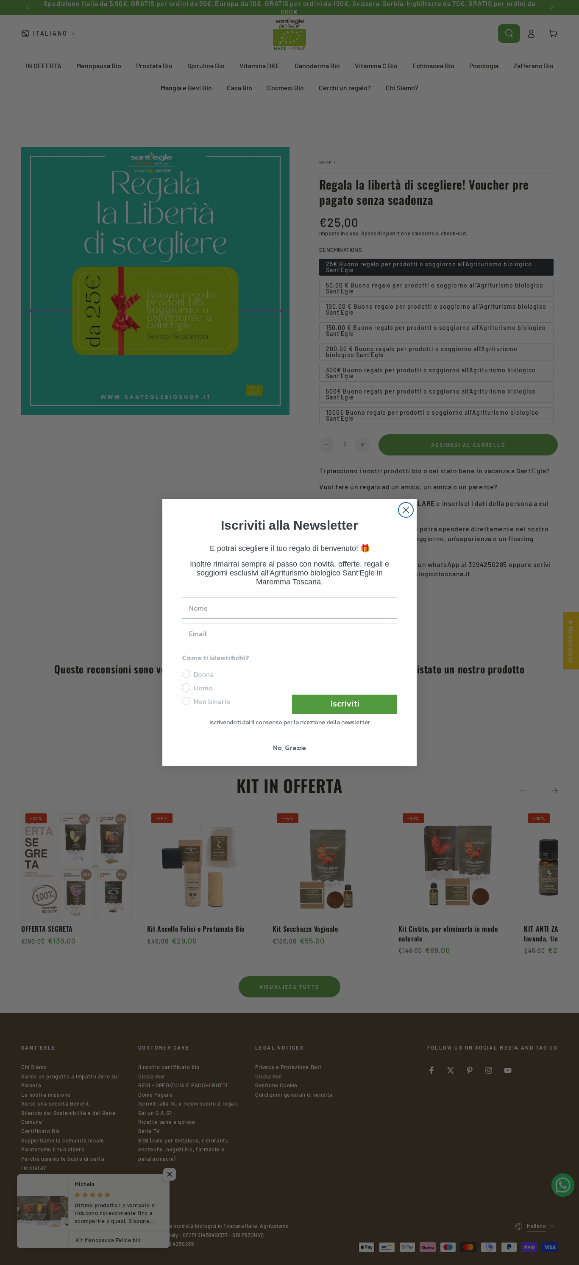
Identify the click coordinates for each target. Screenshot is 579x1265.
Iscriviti (344, 703)
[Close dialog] (405, 510)
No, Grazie (289, 748)
